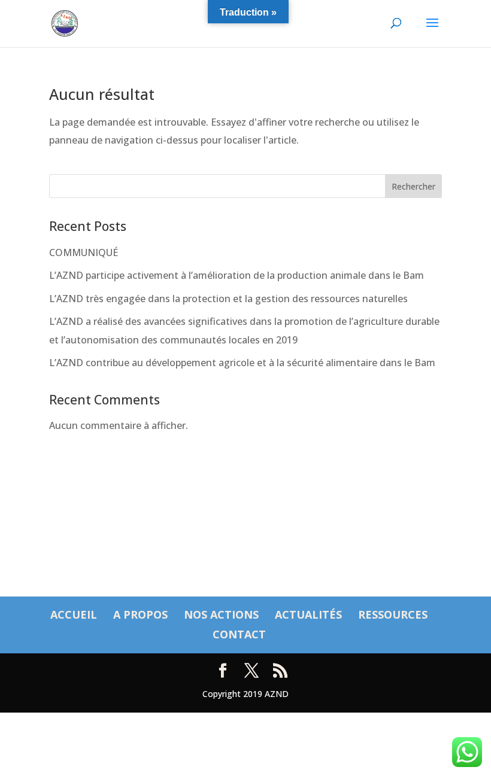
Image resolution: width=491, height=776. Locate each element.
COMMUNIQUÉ (83, 252)
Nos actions (221, 614)
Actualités (308, 614)
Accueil (73, 614)
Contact (239, 634)
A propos (140, 614)
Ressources (393, 614)
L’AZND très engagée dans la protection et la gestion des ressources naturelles (228, 298)
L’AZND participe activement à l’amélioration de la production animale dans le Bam (236, 275)
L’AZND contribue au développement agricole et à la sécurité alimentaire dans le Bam (242, 362)
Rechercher (413, 186)
